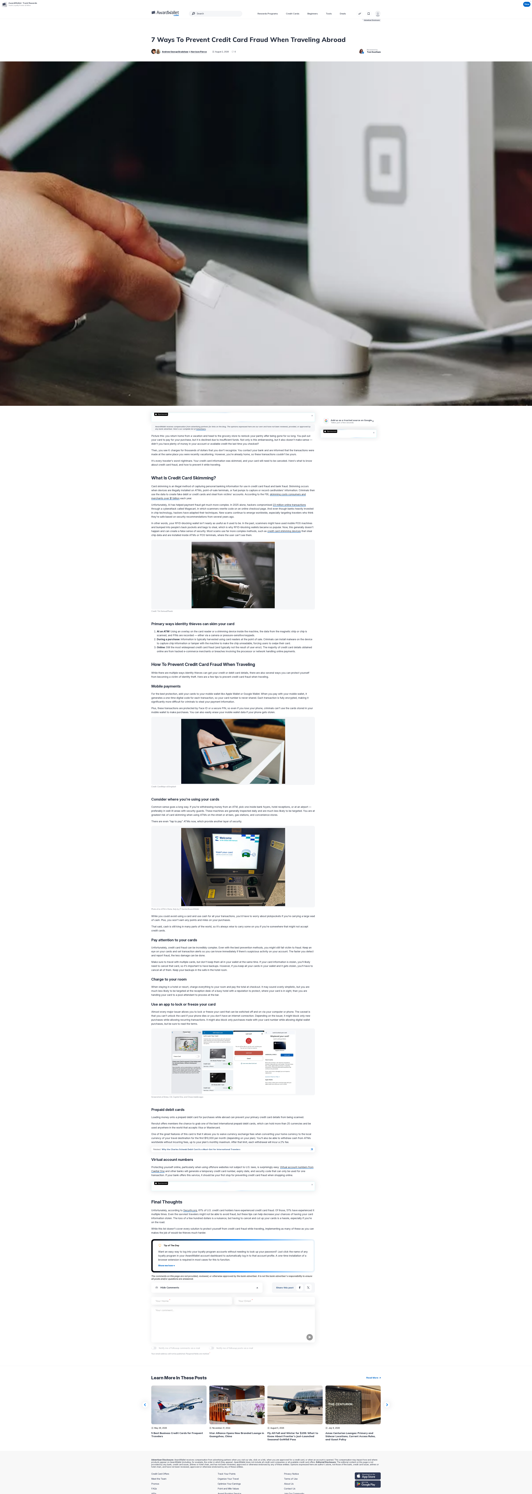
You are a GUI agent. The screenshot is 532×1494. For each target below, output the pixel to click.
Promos (155, 1483)
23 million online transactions (289, 504)
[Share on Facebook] (299, 1287)
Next (387, 1405)
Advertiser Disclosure (372, 20)
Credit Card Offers (160, 1473)
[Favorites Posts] (369, 14)
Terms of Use (291, 1478)
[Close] (373, 421)
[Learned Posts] (359, 14)
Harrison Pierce (199, 52)
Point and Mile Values (228, 1488)
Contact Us (289, 1488)
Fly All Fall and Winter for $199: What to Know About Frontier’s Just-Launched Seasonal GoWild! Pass (292, 1436)
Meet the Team (158, 1478)
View (526, 4)
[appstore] (368, 1476)
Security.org (190, 1210)
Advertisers (201, 429)
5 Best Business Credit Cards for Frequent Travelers (177, 1434)
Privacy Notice (291, 1473)
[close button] (530, 2)
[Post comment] (309, 1337)
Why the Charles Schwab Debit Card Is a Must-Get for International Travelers (201, 1149)
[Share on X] (308, 1287)
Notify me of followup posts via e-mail (234, 1348)
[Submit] (193, 14)
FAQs (154, 1488)
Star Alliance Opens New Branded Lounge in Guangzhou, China (236, 1434)
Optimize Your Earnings (229, 1483)
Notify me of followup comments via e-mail (179, 1348)
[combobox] (215, 13)
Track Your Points (227, 1473)
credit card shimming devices (284, 531)
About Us (289, 1483)
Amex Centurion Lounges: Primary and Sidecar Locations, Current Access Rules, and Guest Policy (350, 1436)
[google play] (368, 1484)
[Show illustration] (166, 1266)
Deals (343, 13)
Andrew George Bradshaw (175, 52)
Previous (145, 1405)
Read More (372, 1377)
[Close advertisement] (312, 415)
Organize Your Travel (228, 1478)
